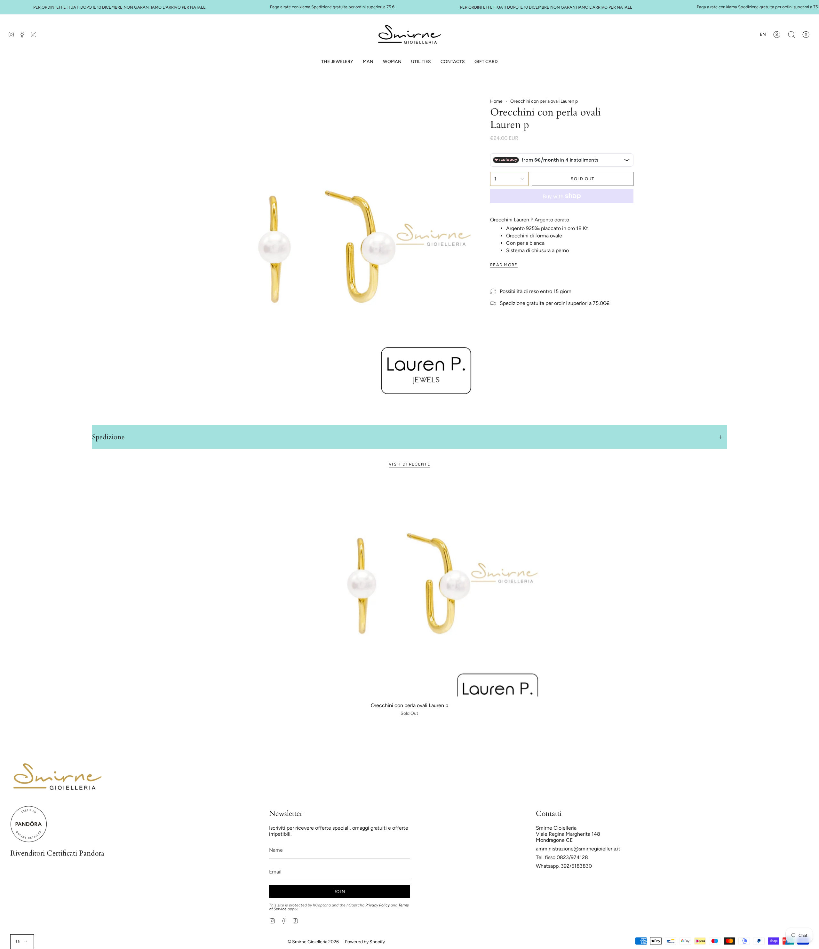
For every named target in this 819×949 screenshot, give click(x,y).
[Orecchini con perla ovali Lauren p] (409, 587)
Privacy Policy (377, 905)
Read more (504, 265)
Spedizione (108, 437)
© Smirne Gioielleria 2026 (313, 942)
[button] (368, 61)
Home (496, 101)
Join (339, 891)
